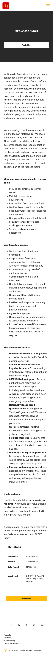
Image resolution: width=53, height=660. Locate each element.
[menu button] (48, 5)
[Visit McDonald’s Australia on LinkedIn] (42, 625)
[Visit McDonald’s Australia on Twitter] (19, 625)
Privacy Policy (9, 641)
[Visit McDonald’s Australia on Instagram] (34, 625)
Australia (7, 635)
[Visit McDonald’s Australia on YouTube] (26, 625)
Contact (7, 638)
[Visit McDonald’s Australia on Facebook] (11, 625)
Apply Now (26, 45)
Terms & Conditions (12, 644)
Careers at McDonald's (5, 5)
